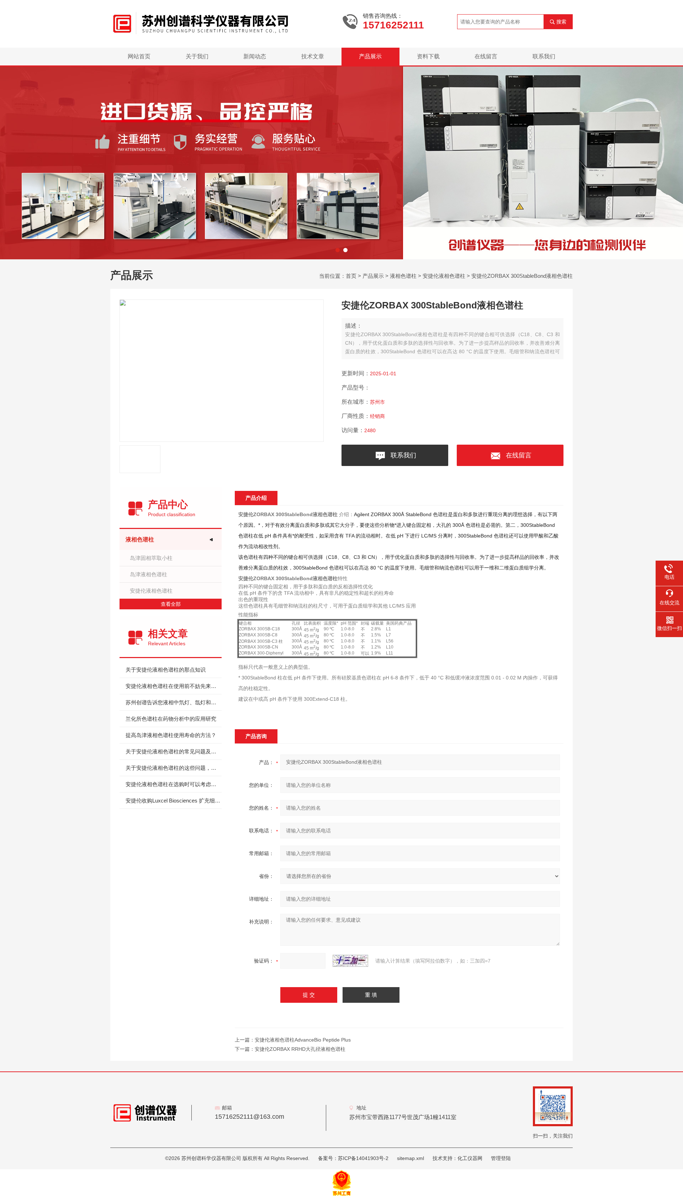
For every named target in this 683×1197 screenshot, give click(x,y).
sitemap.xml (410, 1158)
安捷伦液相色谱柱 (444, 276)
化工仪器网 (469, 1158)
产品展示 (370, 56)
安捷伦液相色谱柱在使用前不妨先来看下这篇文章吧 (174, 686)
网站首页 (139, 56)
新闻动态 (254, 56)
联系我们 (544, 56)
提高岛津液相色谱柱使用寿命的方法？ (171, 735)
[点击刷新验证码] (350, 961)
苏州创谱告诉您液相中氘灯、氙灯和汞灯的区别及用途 (174, 702)
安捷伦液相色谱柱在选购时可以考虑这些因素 (174, 784)
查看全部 (171, 604)
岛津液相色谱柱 (148, 574)
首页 (351, 276)
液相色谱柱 (403, 276)
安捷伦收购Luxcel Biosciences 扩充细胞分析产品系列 (174, 801)
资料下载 (428, 56)
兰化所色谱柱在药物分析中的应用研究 (171, 719)
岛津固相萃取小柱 (151, 558)
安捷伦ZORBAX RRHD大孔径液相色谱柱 (300, 1049)
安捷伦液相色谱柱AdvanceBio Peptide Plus (303, 1040)
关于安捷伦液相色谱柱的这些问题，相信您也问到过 (174, 768)
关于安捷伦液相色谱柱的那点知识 (166, 670)
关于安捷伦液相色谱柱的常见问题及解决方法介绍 (174, 751)
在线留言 (486, 56)
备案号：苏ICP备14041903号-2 (353, 1158)
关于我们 (197, 56)
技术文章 (312, 56)
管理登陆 (501, 1158)
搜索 (561, 22)
